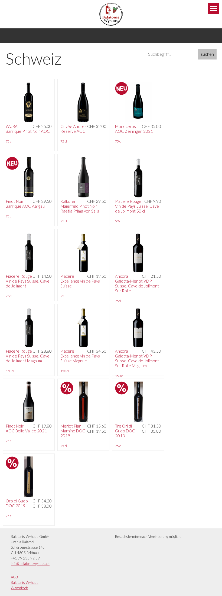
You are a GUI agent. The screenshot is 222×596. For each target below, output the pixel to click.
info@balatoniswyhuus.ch (30, 563)
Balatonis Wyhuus (24, 582)
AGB (14, 577)
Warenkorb (19, 588)
